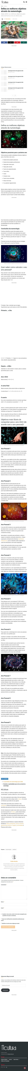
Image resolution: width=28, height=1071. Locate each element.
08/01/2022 (15, 18)
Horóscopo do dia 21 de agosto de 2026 (15, 82)
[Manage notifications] (25, 1068)
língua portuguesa (10, 823)
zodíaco (20, 799)
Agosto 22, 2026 (11, 72)
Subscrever (5, 990)
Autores (10, 1059)
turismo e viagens (12, 825)
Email (2, 908)
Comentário (4, 884)
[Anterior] (13, 95)
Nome (2, 901)
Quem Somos (16, 1059)
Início (2, 6)
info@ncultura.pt (10, 1054)
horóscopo (3, 805)
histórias (21, 823)
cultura (17, 823)
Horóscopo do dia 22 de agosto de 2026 (15, 76)
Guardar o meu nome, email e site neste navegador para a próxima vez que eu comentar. (14, 915)
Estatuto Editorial (4, 1059)
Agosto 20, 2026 (11, 83)
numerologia (8, 849)
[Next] (15, 95)
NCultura (13, 811)
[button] (14, 30)
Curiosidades (20, 825)
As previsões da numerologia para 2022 (13, 781)
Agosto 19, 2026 (11, 89)
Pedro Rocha (7, 18)
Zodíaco (5, 6)
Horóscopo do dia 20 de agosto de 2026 (15, 88)
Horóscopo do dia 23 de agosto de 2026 (15, 70)
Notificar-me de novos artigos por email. (11, 923)
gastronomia (4, 825)
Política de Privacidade (5, 1061)
